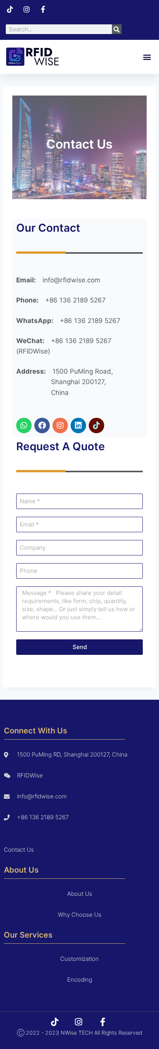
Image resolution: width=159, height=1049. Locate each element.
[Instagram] (60, 425)
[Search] (117, 29)
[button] (146, 56)
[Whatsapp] (24, 425)
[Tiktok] (96, 425)
